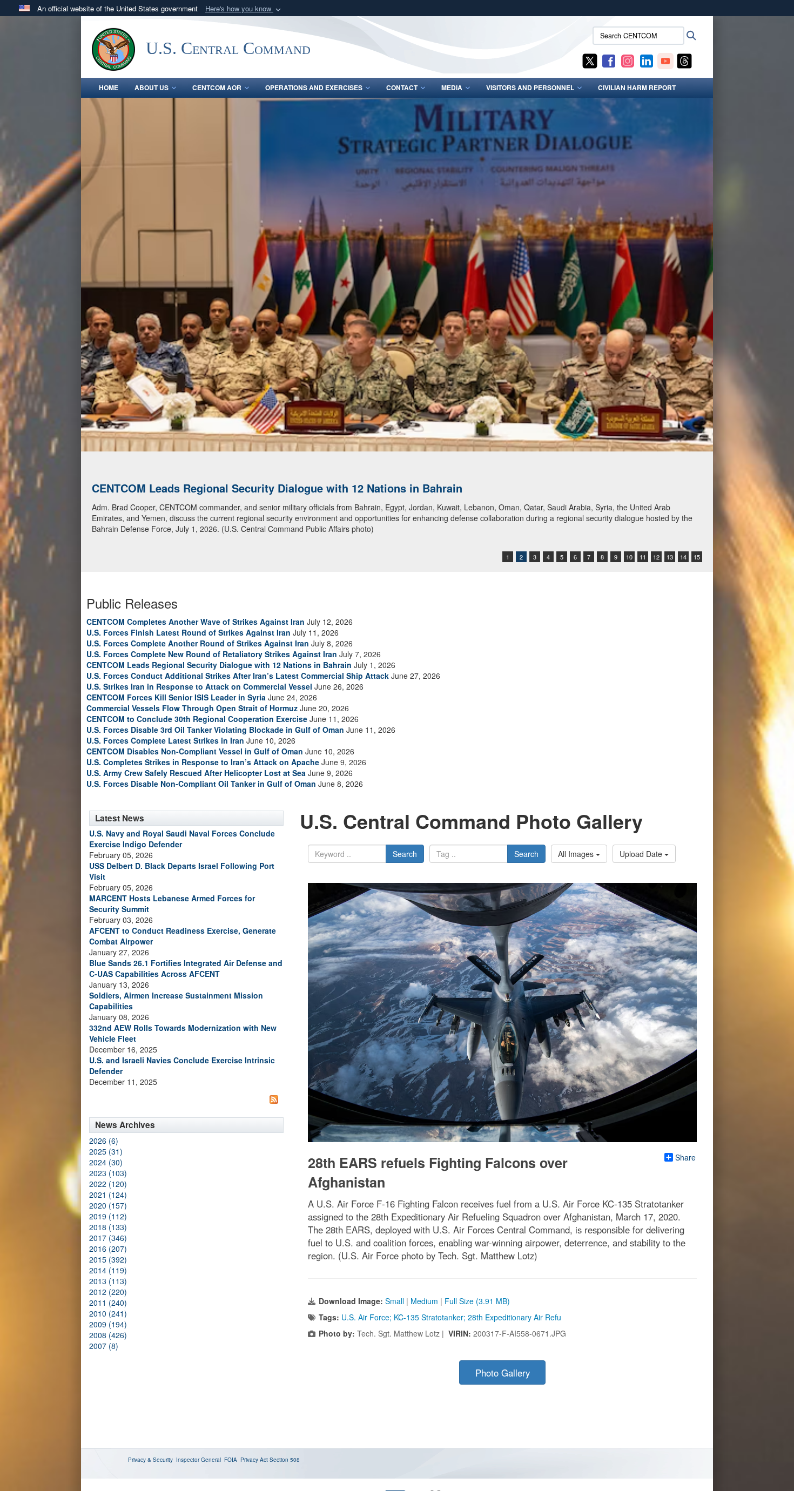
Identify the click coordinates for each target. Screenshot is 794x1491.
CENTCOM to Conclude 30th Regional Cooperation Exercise (196, 718)
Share (685, 1157)
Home (108, 87)
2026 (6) (103, 1140)
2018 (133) (108, 1227)
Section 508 (285, 1459)
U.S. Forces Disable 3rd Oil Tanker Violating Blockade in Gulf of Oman (215, 729)
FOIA (230, 1459)
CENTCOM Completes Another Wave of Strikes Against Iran (195, 621)
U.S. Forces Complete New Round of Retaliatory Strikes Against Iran (211, 654)
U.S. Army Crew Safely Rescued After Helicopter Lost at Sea (196, 772)
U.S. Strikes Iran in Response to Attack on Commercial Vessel (199, 686)
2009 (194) (108, 1324)
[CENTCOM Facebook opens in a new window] (608, 60)
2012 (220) (108, 1291)
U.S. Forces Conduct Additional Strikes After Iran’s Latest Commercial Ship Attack (237, 675)
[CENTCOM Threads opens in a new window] (684, 60)
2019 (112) (108, 1216)
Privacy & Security (150, 1459)
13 (670, 556)
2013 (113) (108, 1281)
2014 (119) (108, 1270)
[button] (244, 9)
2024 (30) (106, 1162)
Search (405, 853)
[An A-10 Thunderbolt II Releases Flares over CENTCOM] (397, 274)
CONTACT (402, 87)
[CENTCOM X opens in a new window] (589, 60)
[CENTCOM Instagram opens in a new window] (627, 60)
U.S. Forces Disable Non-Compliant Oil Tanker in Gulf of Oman (201, 783)
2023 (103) (108, 1173)
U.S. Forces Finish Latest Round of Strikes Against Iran (188, 632)
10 (629, 556)
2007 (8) (103, 1345)
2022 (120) (108, 1183)
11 (643, 556)
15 (697, 556)
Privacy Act (254, 1459)
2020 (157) (108, 1205)
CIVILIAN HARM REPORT (637, 87)
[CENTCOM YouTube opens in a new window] (665, 60)
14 (683, 556)
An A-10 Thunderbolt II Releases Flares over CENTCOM (234, 488)
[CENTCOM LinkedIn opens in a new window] (646, 60)
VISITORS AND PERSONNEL (530, 87)
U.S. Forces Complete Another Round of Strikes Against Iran (197, 643)
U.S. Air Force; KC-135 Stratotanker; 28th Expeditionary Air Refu (451, 1317)
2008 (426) (108, 1335)
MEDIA (451, 87)
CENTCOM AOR (216, 87)
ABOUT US (151, 87)
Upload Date (642, 853)
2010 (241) (108, 1313)
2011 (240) (108, 1302)
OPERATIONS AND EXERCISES (313, 87)
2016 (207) (108, 1248)
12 (656, 556)
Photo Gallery (502, 1372)
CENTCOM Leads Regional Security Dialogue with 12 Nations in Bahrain (219, 664)
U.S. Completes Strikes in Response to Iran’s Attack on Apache (202, 762)
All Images (577, 853)
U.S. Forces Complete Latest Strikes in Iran (165, 740)
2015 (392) (108, 1259)
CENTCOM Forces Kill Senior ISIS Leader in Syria (176, 697)
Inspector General (198, 1459)
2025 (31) (106, 1151)
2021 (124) (108, 1194)
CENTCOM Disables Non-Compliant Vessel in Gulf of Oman (194, 751)
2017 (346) (108, 1237)
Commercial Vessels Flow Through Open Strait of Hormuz (192, 708)
